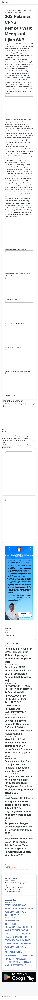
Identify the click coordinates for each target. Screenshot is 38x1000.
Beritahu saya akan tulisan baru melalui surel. (17, 445)
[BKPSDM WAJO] (7, 2)
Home (7, 10)
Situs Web (5, 431)
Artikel (11, 10)
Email (4, 429)
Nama (4, 427)
